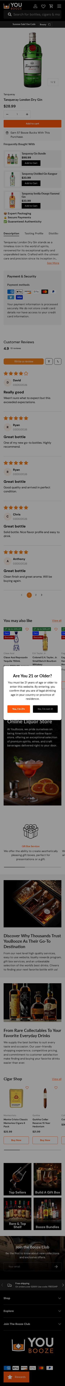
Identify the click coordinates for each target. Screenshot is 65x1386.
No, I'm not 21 (45, 708)
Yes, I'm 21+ (18, 708)
